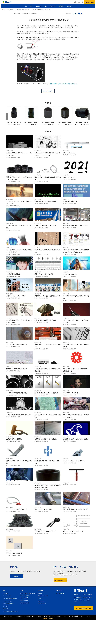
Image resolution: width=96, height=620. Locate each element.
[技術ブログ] (11, 10)
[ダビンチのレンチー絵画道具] (76, 385)
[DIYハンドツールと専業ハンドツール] (48, 524)
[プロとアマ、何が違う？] (76, 267)
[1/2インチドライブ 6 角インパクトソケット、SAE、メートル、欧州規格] (48, 116)
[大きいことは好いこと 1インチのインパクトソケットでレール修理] (48, 479)
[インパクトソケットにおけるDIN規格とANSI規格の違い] (48, 362)
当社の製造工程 (24, 598)
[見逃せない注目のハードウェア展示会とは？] (76, 219)
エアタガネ (5, 606)
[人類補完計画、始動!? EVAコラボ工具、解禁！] (19, 219)
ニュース (40, 598)
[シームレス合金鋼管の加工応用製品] (19, 385)
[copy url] (76, 14)
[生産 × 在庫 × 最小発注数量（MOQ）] (48, 314)
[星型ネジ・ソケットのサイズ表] (48, 267)
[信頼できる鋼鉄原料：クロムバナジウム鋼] (76, 502)
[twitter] (81, 14)
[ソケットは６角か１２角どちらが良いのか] (19, 408)
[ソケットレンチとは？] (76, 146)
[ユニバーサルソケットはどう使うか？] (76, 454)
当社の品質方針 (24, 600)
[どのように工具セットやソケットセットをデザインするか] (19, 146)
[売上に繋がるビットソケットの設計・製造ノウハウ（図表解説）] (19, 243)
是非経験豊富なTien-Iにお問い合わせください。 (64, 84)
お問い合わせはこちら (60, 580)
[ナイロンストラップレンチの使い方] (19, 502)
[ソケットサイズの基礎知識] (19, 546)
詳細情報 (45, 618)
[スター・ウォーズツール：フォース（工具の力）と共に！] (76, 314)
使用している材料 (24, 603)
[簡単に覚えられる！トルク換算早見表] (48, 195)
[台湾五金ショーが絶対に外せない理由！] (48, 219)
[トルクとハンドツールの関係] (48, 502)
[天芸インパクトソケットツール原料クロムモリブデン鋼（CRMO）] (19, 171)
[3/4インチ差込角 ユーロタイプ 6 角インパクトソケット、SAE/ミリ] (65, 116)
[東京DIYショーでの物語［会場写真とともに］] (48, 289)
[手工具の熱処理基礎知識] (76, 195)
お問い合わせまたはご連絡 (83, 608)
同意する (51, 618)
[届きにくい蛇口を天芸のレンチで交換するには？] (19, 454)
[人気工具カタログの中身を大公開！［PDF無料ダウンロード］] (19, 314)
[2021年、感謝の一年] (76, 171)
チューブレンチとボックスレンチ (10, 611)
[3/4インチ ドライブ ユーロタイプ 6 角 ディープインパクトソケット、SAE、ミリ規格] (82, 116)
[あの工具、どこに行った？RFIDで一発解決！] (76, 431)
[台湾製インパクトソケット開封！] (19, 289)
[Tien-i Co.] (7, 2)
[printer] (73, 14)
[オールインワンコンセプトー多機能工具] (48, 385)
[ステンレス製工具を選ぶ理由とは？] (19, 338)
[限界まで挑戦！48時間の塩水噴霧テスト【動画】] (76, 289)
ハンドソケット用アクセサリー (10, 598)
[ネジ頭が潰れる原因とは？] (19, 267)
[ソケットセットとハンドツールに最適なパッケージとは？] (19, 195)
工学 (46, 6)
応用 (31, 6)
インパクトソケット (7, 601)
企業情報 (40, 593)
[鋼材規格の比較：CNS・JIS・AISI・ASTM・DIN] (48, 454)
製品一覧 (16, 576)
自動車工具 (5, 608)
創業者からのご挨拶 (43, 596)
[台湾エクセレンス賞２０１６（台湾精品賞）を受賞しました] (76, 362)
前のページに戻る (48, 91)
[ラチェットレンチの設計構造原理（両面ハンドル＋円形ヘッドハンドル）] (48, 146)
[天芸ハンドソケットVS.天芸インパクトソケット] (48, 171)
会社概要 (61, 6)
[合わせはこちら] (89, 2)
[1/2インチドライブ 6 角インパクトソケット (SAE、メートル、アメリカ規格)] (31, 116)
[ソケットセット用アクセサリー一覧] (76, 524)
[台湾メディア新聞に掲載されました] (19, 362)
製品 (26, 6)
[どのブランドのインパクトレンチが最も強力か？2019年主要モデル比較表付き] (76, 243)
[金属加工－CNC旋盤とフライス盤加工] (48, 431)
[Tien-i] (4, 10)
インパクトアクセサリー (8, 603)
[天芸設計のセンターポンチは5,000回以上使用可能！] (48, 408)
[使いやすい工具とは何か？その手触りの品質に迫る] (48, 243)
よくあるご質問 (42, 603)
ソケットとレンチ (7, 596)
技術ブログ (53, 6)
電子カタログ (60, 594)
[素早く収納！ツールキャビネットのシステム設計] (48, 338)
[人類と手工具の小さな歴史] (19, 431)
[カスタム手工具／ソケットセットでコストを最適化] (76, 338)
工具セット (38, 6)
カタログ (69, 6)
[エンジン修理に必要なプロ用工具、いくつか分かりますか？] (76, 408)
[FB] (79, 14)
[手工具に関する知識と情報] (22, 10)
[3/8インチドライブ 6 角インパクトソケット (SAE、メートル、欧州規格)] (14, 116)
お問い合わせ (41, 601)
